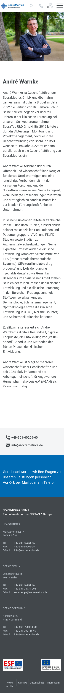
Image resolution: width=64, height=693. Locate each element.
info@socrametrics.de (27, 445)
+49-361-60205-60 (24, 437)
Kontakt (22, 682)
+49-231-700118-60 (25, 627)
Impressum (53, 682)
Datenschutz (37, 682)
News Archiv (9, 684)
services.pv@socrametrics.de (30, 592)
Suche (31, 6)
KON (41, 6)
